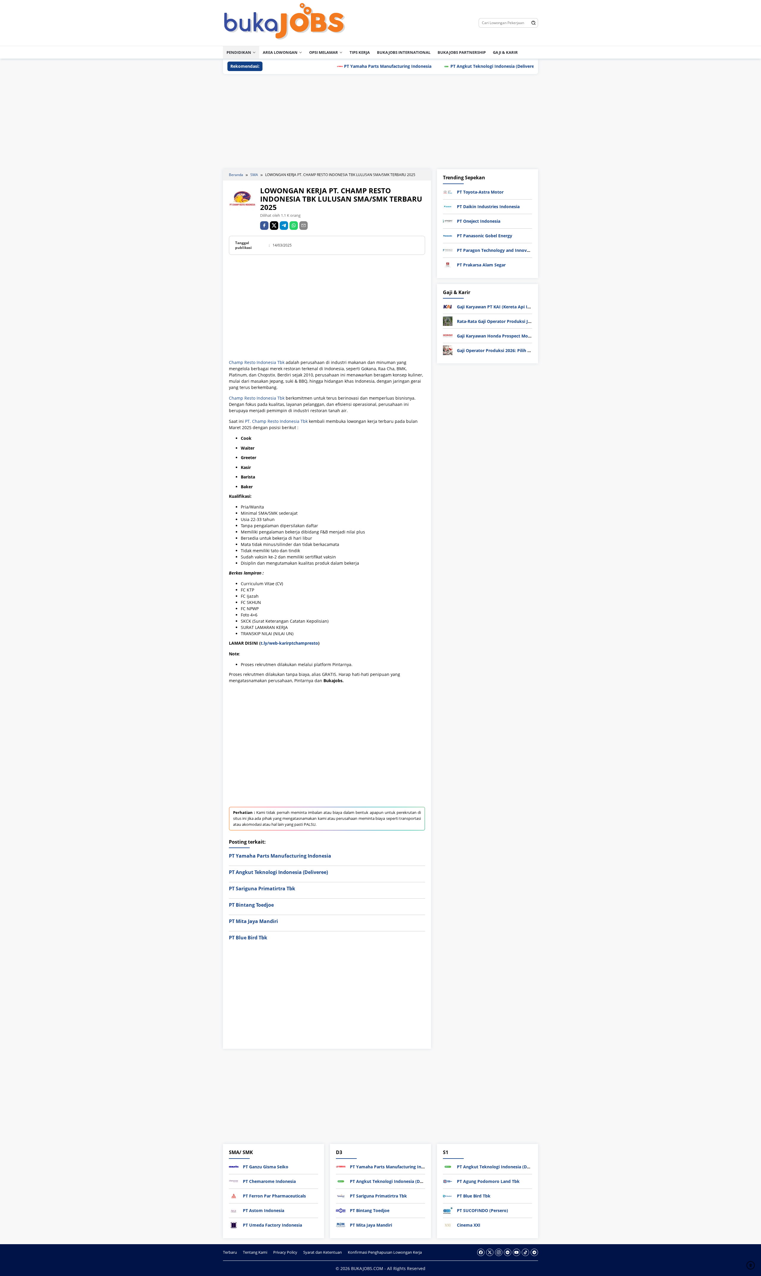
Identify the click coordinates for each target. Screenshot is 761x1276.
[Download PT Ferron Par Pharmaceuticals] (233, 1195)
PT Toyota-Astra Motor (480, 192)
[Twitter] (489, 1252)
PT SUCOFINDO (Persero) (482, 1210)
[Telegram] (284, 225)
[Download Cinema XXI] (447, 1225)
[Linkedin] (507, 1252)
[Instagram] (498, 1252)
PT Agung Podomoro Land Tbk (488, 1181)
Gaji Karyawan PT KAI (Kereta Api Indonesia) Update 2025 (516, 307)
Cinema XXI (468, 1225)
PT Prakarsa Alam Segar (481, 265)
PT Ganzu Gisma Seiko (265, 1167)
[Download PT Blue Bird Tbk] (447, 1195)
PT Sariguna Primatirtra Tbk (262, 888)
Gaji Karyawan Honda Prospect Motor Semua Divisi (509, 336)
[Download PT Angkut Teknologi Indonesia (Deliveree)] (340, 1181)
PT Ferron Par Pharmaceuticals (274, 1196)
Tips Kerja (360, 52)
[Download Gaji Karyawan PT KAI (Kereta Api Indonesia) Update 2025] (447, 306)
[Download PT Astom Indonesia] (233, 1210)
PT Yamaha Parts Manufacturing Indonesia (351, 66)
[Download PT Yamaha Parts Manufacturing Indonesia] (340, 1166)
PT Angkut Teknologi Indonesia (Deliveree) (457, 66)
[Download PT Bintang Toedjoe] (340, 1210)
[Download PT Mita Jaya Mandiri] (340, 1225)
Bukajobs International (403, 52)
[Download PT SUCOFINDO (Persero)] (447, 1210)
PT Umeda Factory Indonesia (272, 1225)
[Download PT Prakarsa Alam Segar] (447, 264)
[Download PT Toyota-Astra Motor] (447, 191)
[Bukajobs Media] (284, 22)
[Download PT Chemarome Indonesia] (233, 1181)
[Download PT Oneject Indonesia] (447, 221)
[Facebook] (481, 1252)
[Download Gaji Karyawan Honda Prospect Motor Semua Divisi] (447, 335)
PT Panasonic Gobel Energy (484, 235)
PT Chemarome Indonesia (269, 1181)
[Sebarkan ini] (264, 225)
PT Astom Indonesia (263, 1210)
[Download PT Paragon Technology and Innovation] (447, 250)
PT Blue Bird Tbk (248, 937)
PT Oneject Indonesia (478, 221)
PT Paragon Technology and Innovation (497, 250)
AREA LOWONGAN (280, 52)
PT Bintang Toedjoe (251, 905)
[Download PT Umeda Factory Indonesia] (233, 1225)
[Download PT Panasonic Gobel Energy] (447, 235)
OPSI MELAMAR (323, 52)
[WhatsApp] (294, 225)
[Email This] (303, 225)
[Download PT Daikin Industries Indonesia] (447, 206)
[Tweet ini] (274, 225)
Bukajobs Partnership (462, 52)
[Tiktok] (525, 1252)
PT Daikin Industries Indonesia (488, 206)
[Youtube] (516, 1252)
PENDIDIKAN (239, 52)
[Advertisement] (380, 121)
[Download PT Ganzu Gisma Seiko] (233, 1166)
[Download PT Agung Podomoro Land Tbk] (447, 1181)
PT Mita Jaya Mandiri (253, 921)
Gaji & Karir (505, 52)
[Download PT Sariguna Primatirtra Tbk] (340, 1195)
